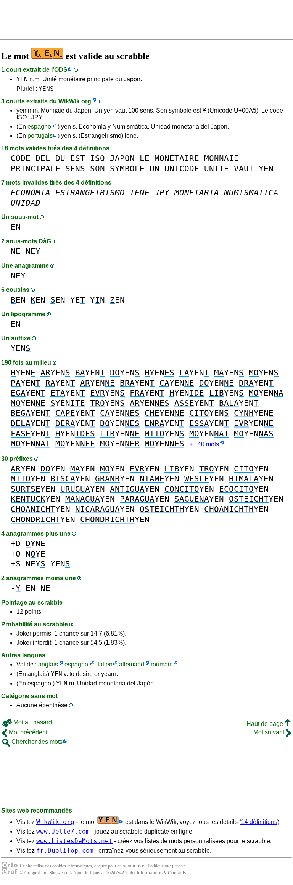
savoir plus (134, 866)
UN (154, 168)
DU (60, 158)
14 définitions (259, 822)
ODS (61, 69)
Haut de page (265, 724)
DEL (42, 158)
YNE (35, 543)
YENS (46, 88)
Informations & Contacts (161, 872)
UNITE (216, 168)
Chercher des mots (36, 742)
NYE (35, 553)
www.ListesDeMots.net (74, 841)
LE (145, 158)
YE (77, 299)
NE (16, 251)
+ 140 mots (204, 444)
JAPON (122, 158)
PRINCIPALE (35, 168)
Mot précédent (27, 732)
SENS (75, 168)
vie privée (175, 866)
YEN (22, 79)
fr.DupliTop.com (64, 850)
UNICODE (181, 168)
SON (97, 168)
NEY (33, 251)
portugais (40, 135)
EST (77, 158)
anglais (48, 664)
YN (97, 299)
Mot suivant (269, 732)
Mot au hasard (32, 722)
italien (104, 664)
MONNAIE (221, 158)
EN (16, 227)
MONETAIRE (177, 158)
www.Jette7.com (63, 831)
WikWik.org (74, 101)
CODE (21, 158)
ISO (97, 158)
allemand (131, 664)
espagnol (40, 126)
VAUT (244, 168)
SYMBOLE (127, 168)
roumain (162, 664)
